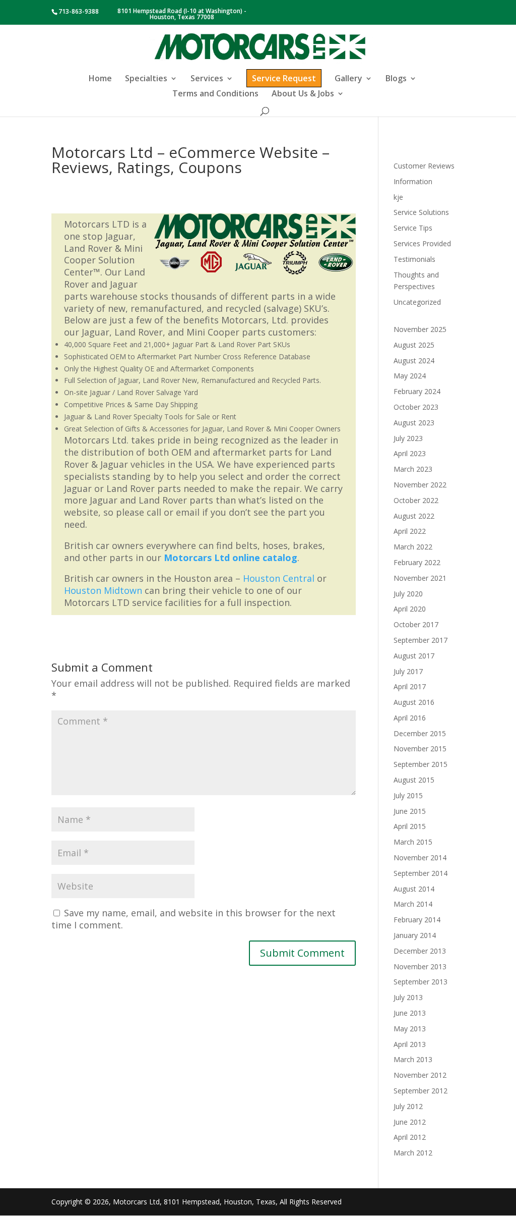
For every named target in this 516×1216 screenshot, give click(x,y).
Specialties (146, 79)
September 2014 (420, 873)
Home (100, 79)
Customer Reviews (424, 166)
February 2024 (417, 391)
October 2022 (416, 500)
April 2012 (410, 1137)
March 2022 (413, 546)
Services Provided (422, 243)
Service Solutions (421, 212)
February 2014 (417, 919)
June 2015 (410, 811)
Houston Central (278, 578)
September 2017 (420, 640)
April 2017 (410, 686)
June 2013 (410, 1013)
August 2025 (414, 345)
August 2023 (414, 422)
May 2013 (410, 1028)
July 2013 (408, 997)
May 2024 (410, 375)
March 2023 (413, 469)
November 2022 (420, 484)
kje (398, 197)
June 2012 (410, 1122)
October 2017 (416, 624)
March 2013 (413, 1059)
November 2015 (420, 748)
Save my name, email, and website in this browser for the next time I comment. (193, 919)
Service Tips (413, 228)
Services (206, 79)
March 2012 (413, 1152)
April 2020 (410, 609)
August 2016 (414, 702)
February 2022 (417, 562)
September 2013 (420, 981)
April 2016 (410, 718)
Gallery (348, 79)
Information (413, 181)
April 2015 (410, 826)
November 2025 (420, 329)
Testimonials (414, 259)
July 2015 (408, 795)
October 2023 (416, 407)
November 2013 (420, 966)
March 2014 (413, 904)
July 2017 (408, 671)
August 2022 (414, 516)
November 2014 (420, 857)
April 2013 (410, 1044)
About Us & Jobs (303, 94)
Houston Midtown (103, 590)
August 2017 (414, 655)
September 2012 (420, 1090)
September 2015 (420, 764)
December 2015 (420, 733)
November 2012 (420, 1075)
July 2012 (408, 1106)
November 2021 (420, 578)
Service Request (284, 78)
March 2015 (413, 842)
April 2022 (410, 531)
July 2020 (408, 593)
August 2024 (414, 360)
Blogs (396, 79)
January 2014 (415, 935)
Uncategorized (417, 302)
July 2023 (408, 438)
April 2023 (410, 453)
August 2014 (414, 889)
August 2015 (414, 780)
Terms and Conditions (215, 94)
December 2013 (420, 951)
